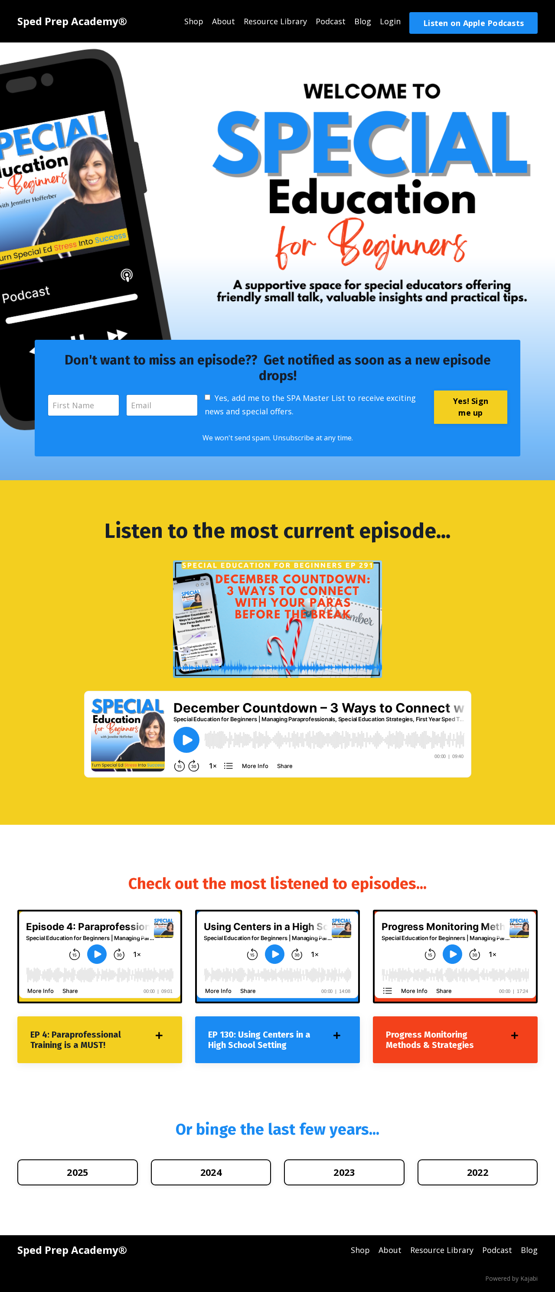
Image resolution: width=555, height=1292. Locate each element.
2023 (344, 1172)
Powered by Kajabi (511, 1278)
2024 (211, 1172)
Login (390, 21)
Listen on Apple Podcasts (473, 23)
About (223, 21)
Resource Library (275, 21)
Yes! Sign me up (470, 407)
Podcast (331, 21)
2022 (477, 1172)
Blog (362, 21)
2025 (77, 1172)
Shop (193, 21)
